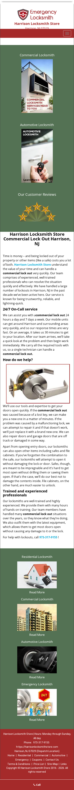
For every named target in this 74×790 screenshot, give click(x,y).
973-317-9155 (48, 537)
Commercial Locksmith (37, 55)
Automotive (58, 755)
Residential (24, 755)
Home (11, 755)
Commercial (41, 755)
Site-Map (52, 764)
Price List (39, 764)
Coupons (37, 759)
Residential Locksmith (37, 557)
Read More (37, 592)
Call (38, 784)
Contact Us (52, 759)
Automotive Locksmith (37, 125)
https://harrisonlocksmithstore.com (37, 746)
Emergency (22, 759)
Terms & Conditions (18, 764)
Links (64, 764)
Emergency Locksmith (37, 684)
